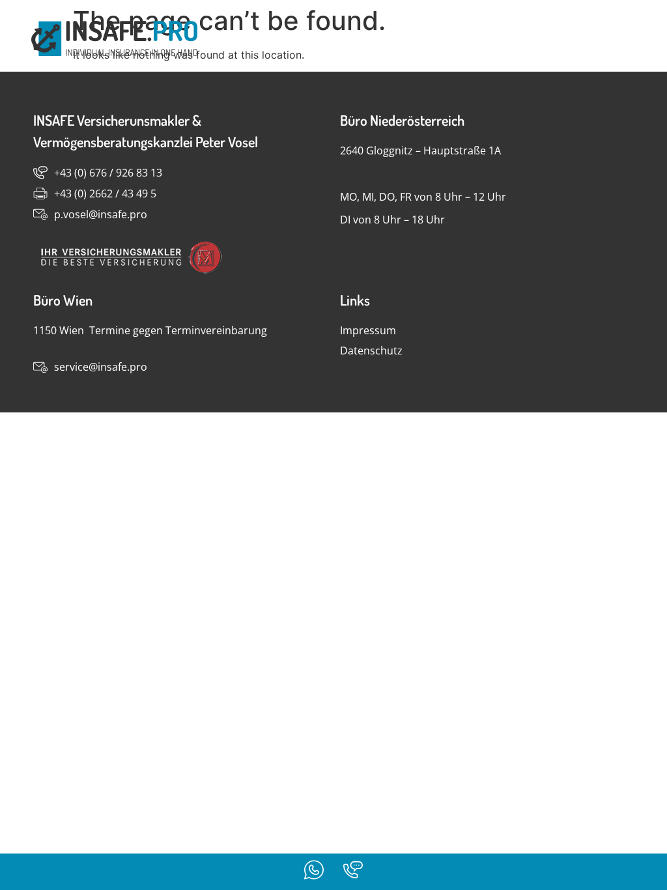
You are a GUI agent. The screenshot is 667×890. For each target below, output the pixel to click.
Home (519, 39)
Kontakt (593, 39)
